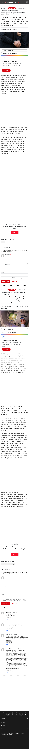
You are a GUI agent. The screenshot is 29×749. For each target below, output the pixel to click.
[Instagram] (12, 714)
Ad (2, 266)
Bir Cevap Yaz (6, 247)
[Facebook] (3, 714)
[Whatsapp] (25, 714)
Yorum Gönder (5, 281)
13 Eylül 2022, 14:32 (16, 634)
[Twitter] (8, 714)
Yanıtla (7, 619)
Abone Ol (14, 232)
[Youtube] (21, 714)
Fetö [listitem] (3, 241)
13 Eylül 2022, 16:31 (16, 612)
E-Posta (3, 272)
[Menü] (2, 2)
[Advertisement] (14, 111)
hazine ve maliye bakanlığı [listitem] (8, 564)
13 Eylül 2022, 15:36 (16, 624)
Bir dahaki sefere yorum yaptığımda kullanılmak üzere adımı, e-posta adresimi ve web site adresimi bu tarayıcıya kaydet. (15, 278)
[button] (15, 8)
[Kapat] (26, 57)
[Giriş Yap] (27, 2)
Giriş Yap (14, 281)
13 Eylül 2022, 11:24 (18, 648)
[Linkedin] (16, 714)
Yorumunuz (8, 254)
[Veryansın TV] (12, 2)
